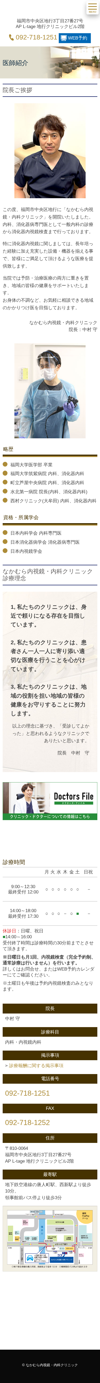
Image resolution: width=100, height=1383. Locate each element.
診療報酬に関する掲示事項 (36, 1065)
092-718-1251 (36, 37)
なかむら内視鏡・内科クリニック (43, 10)
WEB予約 (77, 38)
